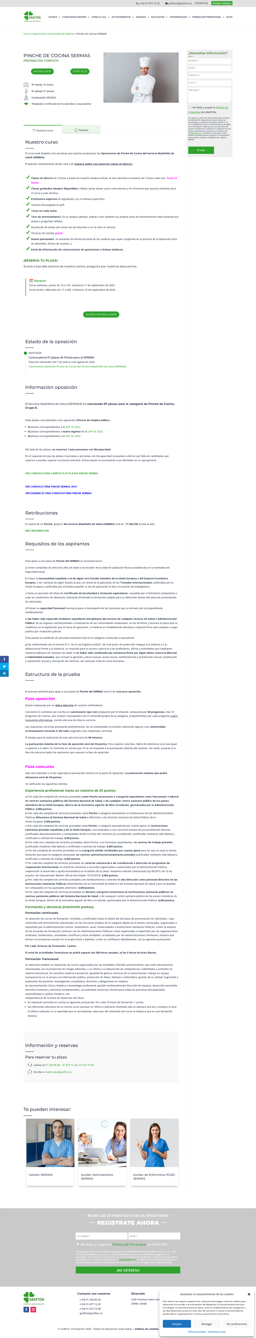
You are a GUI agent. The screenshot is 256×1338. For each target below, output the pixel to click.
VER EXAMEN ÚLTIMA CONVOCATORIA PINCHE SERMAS (58, 493)
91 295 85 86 (52, 1065)
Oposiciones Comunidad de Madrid (53, 33)
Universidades (178, 17)
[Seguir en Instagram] (33, 1309)
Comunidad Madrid (74, 17)
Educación (157, 17)
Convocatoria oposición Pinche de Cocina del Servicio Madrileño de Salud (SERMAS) (77, 366)
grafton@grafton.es (91, 1313)
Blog (229, 17)
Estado (53, 17)
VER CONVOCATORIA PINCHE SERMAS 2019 (51, 486)
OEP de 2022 (72, 427)
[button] (249, 1294)
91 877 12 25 (80, 71)
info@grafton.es (194, 133)
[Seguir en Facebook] (26, 1309)
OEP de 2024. (73, 436)
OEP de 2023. (95, 431)
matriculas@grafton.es (58, 1072)
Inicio (27, 33)
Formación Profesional (206, 17)
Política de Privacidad (129, 1244)
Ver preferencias (237, 1324)
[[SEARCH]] (201, 3)
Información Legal (217, 1331)
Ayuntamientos (121, 17)
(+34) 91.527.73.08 (90, 1308)
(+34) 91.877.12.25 (149, 3)
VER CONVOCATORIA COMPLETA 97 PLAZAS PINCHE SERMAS (61, 473)
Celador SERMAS (41, 1174)
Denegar (206, 1324)
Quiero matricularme (101, 314)
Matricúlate (42, 71)
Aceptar (177, 1324)
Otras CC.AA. (99, 17)
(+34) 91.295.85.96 (90, 1299)
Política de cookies (197, 1331)
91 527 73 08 (86, 1065)
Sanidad (141, 17)
